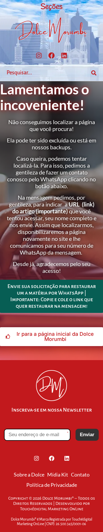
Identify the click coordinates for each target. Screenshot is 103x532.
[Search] (94, 73)
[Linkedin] (64, 55)
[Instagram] (39, 55)
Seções (51, 7)
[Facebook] (51, 55)
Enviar (87, 434)
